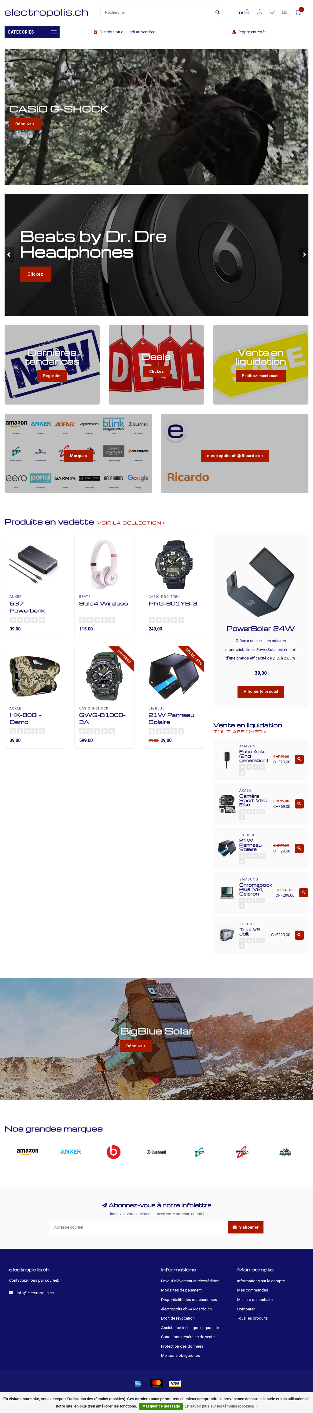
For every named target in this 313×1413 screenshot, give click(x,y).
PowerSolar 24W (260, 628)
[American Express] (138, 1383)
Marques (78, 455)
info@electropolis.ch (35, 1293)
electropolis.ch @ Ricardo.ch (235, 455)
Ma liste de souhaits (255, 1299)
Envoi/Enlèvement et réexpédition (190, 1281)
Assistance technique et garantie (190, 1327)
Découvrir (25, 124)
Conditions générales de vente (188, 1337)
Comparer (246, 1309)
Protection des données (182, 1346)
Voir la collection (130, 523)
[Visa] (174, 1383)
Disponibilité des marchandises (189, 1299)
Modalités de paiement (181, 1290)
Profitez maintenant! (261, 375)
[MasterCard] (156, 1383)
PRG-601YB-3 (173, 603)
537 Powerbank (27, 607)
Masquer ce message (161, 1406)
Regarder (52, 375)
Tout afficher (238, 731)
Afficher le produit (261, 691)
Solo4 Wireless (103, 603)
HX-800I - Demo (25, 718)
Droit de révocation (178, 1318)
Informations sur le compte (261, 1281)
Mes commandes (252, 1290)
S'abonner (248, 1227)
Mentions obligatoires (180, 1355)
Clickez (68, 254)
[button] (9, 255)
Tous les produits (252, 1318)
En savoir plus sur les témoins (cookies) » (221, 1406)
